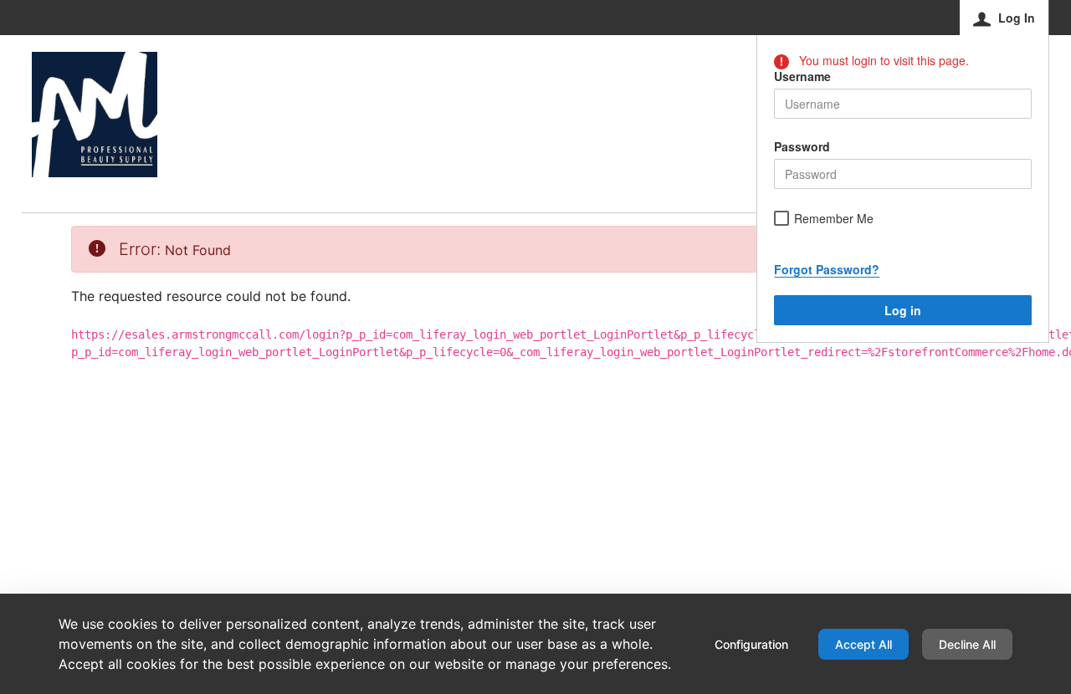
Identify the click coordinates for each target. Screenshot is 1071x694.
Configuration (751, 644)
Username (802, 76)
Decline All (967, 644)
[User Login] (94, 114)
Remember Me (834, 219)
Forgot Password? (826, 269)
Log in (902, 310)
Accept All (863, 644)
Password (802, 146)
